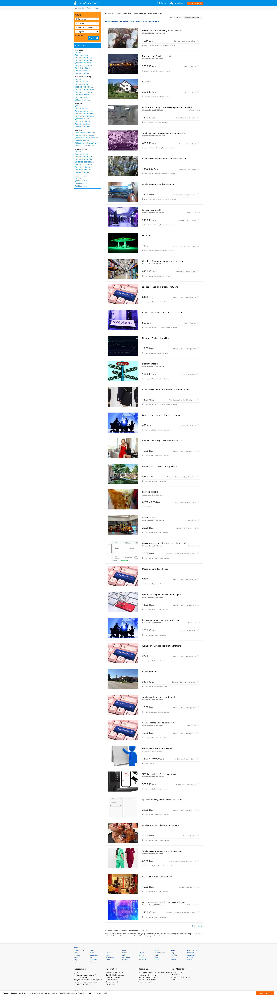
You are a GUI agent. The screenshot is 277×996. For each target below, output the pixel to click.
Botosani (77, 953)
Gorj (156, 955)
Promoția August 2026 (81, 984)
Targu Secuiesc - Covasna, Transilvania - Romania (159, 225)
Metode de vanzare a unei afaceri (86, 982)
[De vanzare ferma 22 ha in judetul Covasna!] (123, 38)
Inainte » (199, 926)
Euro (169, 40)
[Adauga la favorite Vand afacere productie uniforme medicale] (198, 861)
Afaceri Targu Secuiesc (151, 21)
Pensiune (146, 81)
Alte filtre (78, 130)
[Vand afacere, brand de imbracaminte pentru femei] (123, 397)
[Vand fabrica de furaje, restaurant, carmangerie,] (123, 140)
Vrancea (93, 962)
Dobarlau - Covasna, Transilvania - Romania (157, 97)
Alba (107, 950)
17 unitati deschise (149, 507)
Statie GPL (146, 235)
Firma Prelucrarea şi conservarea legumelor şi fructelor (171, 108)
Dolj (107, 955)
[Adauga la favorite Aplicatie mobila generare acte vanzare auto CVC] (198, 810)
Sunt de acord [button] (265, 993)
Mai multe (78, 35)
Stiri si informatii (112, 982)
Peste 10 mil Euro (83, 73)
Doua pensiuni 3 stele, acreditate (157, 57)
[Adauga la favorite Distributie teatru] (198, 374)
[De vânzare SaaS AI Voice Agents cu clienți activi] (123, 550)
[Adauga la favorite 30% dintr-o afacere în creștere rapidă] (198, 784)
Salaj (75, 960)
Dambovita (94, 955)
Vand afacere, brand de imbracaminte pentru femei (165, 389)
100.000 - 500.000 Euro (85, 63)
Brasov (108, 953)
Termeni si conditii (145, 982)
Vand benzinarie (149, 671)
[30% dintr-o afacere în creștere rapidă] (123, 781)
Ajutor (76, 973)
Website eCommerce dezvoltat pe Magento (161, 645)
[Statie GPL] (123, 243)
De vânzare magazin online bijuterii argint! (161, 595)
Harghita (174, 955)
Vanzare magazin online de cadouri (171, 723)
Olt (172, 957)
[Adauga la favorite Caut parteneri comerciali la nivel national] (198, 425)
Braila (92, 953)
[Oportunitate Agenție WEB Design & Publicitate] (123, 909)
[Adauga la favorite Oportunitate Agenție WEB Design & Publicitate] (198, 913)
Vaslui (76, 962)
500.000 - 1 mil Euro (84, 65)
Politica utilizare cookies (147, 980)
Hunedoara (191, 955)
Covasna (77, 955)
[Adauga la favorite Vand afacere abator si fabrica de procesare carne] (198, 169)
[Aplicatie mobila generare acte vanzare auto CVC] (123, 807)
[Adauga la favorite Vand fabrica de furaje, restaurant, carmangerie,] (198, 143)
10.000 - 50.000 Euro (84, 58)
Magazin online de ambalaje (155, 569)
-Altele (92, 950)
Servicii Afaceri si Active (114, 973)
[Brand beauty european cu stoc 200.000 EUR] (123, 448)
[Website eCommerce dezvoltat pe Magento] (123, 653)
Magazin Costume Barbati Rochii (157, 876)
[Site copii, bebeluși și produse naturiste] (123, 294)
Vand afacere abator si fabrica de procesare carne (165, 158)
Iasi (91, 957)
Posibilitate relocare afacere (87, 143)
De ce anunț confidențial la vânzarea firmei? (154, 973)
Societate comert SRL (171, 211)
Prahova (190, 957)
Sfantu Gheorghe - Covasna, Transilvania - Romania (159, 45)
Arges (140, 950)
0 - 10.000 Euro (82, 55)
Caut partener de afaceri (86, 146)
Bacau (157, 950)
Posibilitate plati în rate (85, 135)
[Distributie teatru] (123, 371)
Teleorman (142, 960)
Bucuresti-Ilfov (79, 950)
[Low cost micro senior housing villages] (123, 474)
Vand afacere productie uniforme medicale (161, 852)
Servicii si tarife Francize (115, 975)
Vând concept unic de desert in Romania (160, 825)
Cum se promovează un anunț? (85, 975)
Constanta (191, 953)
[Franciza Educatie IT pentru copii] (123, 756)
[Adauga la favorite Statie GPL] (198, 246)
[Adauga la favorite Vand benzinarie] (198, 682)
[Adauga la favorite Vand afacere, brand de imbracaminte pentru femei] (198, 400)
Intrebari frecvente (80, 977)
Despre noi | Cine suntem (147, 975)
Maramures (110, 957)
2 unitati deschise (149, 763)
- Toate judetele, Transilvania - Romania (156, 353)
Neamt (157, 957)
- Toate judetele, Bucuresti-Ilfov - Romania (156, 302)
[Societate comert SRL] (123, 217)
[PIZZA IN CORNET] (123, 499)
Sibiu (108, 960)
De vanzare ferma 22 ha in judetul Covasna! (162, 31)
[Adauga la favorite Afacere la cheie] (198, 528)
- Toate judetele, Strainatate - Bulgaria (155, 686)
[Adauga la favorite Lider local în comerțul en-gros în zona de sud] (198, 272)
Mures (140, 957)
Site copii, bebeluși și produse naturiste (160, 287)
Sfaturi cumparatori (113, 977)
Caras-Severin (160, 953)
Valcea (189, 960)
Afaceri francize (83, 140)
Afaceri (88, 8)
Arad (124, 950)
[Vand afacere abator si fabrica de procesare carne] (123, 166)
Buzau (124, 953)
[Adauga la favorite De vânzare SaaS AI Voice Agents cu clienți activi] (198, 554)
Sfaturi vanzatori (112, 980)
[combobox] (87, 23)
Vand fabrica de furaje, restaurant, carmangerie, (164, 134)
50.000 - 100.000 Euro (85, 60)
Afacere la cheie (171, 518)
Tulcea (173, 960)
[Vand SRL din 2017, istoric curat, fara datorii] (123, 320)
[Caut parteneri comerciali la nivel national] (123, 422)
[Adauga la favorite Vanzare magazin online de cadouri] (198, 733)
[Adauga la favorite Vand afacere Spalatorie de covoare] (198, 195)
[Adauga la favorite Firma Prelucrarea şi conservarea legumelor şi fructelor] (198, 118)
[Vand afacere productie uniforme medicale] (123, 858)
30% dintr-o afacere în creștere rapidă (159, 775)
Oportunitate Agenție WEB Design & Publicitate (171, 903)
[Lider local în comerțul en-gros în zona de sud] (123, 268)
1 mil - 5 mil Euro (83, 68)
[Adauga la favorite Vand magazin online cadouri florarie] (198, 707)
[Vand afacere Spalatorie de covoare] (123, 191)
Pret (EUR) (79, 50)
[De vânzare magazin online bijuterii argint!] (123, 602)
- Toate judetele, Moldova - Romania (155, 481)
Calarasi (141, 953)
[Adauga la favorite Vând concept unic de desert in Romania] (198, 836)
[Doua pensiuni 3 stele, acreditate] (123, 63)
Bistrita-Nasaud (193, 950)
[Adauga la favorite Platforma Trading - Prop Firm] (198, 348)
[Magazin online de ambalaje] (123, 576)
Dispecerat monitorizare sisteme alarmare (171, 621)
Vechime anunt (80, 176)
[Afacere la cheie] (123, 525)
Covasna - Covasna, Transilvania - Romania (157, 71)
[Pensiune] (123, 89)
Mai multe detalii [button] (100, 993)
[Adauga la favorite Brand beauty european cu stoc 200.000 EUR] (198, 451)
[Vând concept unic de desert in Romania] (123, 833)
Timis (157, 960)
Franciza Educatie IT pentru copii (157, 749)
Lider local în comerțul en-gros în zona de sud (163, 262)
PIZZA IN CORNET (152, 493)
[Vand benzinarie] (123, 679)
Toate (79, 52)
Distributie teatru (153, 364)
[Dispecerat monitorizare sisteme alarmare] (123, 627)
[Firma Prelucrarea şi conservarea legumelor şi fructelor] (123, 115)
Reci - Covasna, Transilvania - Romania (155, 122)
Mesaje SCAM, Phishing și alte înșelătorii (88, 980)
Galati (124, 955)
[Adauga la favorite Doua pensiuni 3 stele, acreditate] (198, 66)
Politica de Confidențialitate (148, 977)
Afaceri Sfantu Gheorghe (113, 21)
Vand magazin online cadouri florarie (159, 698)
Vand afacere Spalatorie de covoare (158, 184)
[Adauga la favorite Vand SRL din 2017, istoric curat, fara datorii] (198, 323)
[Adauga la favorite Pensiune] (198, 92)
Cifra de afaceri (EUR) (83, 77)
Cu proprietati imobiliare (86, 133)
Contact (173, 979)
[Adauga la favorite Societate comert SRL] (198, 220)
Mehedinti (126, 957)
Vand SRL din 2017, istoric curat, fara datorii (162, 312)
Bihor (173, 950)
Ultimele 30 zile (82, 186)
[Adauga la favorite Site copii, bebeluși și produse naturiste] (198, 297)
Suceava (125, 960)
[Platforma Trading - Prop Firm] (123, 345)
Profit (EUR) (79, 103)
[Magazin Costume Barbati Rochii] (123, 884)
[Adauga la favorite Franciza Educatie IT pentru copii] (198, 759)
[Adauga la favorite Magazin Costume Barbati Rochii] (198, 887)
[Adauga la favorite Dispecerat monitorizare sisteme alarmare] (198, 630)
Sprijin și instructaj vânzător (87, 138)
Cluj (172, 953)
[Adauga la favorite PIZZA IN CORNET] (198, 502)
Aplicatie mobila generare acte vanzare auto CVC (164, 799)
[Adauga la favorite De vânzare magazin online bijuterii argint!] (198, 605)
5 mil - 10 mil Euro (83, 71)
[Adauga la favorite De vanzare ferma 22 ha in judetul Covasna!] (198, 41)
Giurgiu (141, 955)
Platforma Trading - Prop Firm (155, 338)
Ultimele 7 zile (82, 181)
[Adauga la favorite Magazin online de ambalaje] (198, 579)
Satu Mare (93, 960)
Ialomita (76, 957)
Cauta (92, 38)
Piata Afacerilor (79, 8)
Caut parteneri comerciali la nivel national (161, 415)
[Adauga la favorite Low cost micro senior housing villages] (198, 477)
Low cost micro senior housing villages (160, 466)
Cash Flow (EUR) (81, 149)
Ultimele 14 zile (82, 183)
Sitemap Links (111, 984)
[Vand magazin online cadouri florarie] (123, 704)
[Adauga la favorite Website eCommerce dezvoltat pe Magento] (198, 656)
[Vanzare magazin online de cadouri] (123, 730)
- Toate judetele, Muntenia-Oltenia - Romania (157, 276)
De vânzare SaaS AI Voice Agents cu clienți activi (171, 544)
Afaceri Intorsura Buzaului (132, 21)
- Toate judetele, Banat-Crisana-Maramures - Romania (160, 327)
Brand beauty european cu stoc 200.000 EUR (162, 440)
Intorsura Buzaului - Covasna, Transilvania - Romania (160, 148)
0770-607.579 (177, 973)
